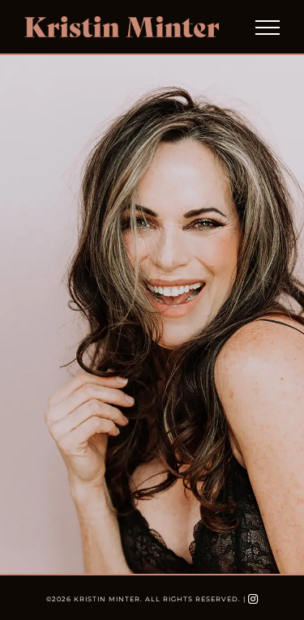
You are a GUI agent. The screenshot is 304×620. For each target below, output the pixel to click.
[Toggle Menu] (267, 27)
